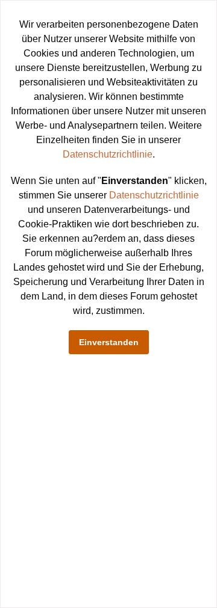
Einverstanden (109, 342)
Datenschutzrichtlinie (108, 154)
